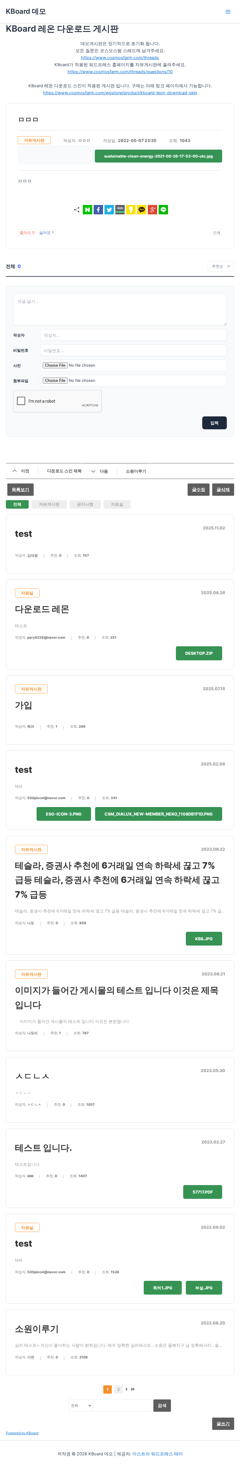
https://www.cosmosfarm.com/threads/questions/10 (120, 71)
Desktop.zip (199, 653)
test (23, 533)
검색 (162, 1405)
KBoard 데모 (26, 11)
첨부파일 (20, 380)
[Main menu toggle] (228, 12)
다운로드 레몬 (42, 609)
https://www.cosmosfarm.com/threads (120, 57)
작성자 (19, 335)
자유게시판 (49, 504)
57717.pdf (203, 1191)
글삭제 (223, 489)
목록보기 (20, 489)
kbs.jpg (204, 938)
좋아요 (27, 232)
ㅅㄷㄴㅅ (32, 1076)
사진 (17, 365)
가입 (23, 705)
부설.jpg (204, 1287)
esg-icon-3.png (64, 813)
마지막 (133, 1391)
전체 (17, 504)
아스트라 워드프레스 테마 (157, 1454)
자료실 (117, 504)
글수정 (198, 489)
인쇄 (216, 232)
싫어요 (46, 232)
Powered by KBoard (22, 1433)
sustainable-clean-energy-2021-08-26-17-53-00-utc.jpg (158, 156)
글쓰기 (223, 1423)
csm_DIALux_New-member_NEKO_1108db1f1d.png (158, 813)
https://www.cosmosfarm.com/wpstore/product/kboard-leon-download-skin (120, 92)
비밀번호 (20, 350)
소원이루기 (37, 1328)
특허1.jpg (162, 1287)
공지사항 (85, 504)
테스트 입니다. (43, 1147)
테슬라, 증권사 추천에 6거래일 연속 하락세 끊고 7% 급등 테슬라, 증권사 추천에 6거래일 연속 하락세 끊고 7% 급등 (117, 880)
